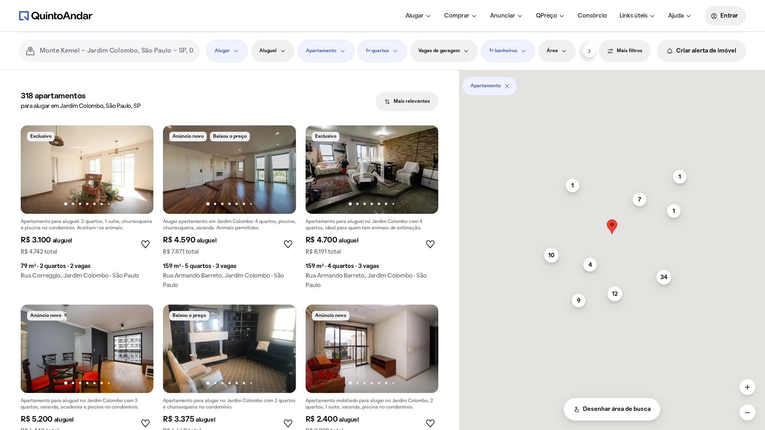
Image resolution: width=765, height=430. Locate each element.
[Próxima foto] (139, 170)
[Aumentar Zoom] (747, 387)
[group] (87, 205)
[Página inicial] (55, 15)
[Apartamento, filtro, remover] (507, 86)
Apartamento (321, 51)
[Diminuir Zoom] (747, 412)
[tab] (407, 101)
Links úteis (633, 16)
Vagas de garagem (439, 51)
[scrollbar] (612, 83)
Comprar (456, 16)
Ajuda (676, 16)
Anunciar (502, 16)
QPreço (546, 16)
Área (552, 51)
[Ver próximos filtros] (589, 51)
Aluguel (268, 51)
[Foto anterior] (35, 170)
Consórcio (592, 16)
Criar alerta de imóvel (706, 51)
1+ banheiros (503, 51)
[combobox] (117, 51)
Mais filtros (629, 51)
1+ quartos (377, 51)
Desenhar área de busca (617, 409)
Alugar (415, 16)
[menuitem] (418, 15)
